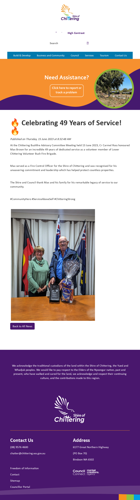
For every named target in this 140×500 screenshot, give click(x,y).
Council (75, 55)
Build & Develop (22, 55)
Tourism (104, 55)
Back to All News (22, 326)
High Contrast (76, 33)
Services (89, 55)
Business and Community (51, 55)
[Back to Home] (70, 13)
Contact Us (121, 55)
